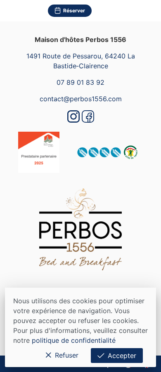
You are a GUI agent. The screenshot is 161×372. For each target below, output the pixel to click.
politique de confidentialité (74, 340)
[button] (150, 10)
